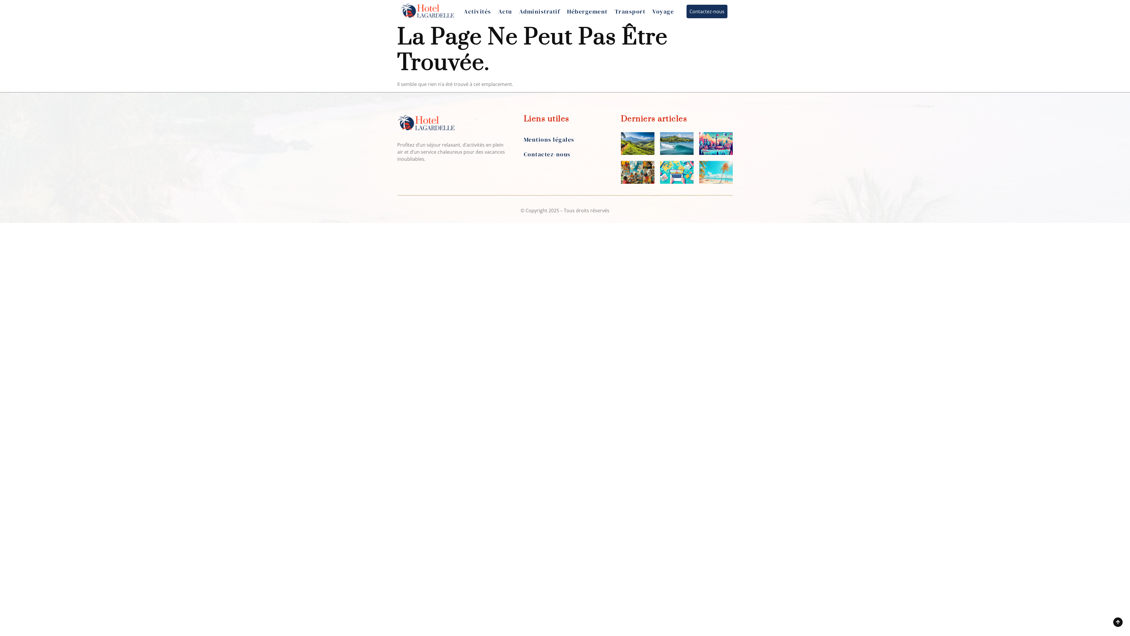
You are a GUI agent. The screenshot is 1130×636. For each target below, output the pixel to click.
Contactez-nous (547, 154)
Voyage (663, 11)
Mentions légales (549, 139)
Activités (477, 11)
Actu (505, 11)
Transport (630, 11)
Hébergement (587, 11)
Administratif (539, 11)
